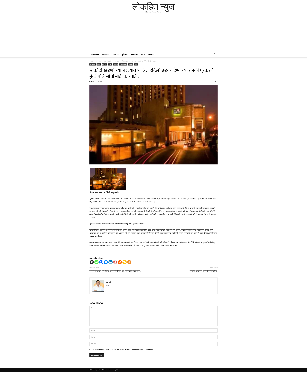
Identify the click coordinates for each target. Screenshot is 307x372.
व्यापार (143, 54)
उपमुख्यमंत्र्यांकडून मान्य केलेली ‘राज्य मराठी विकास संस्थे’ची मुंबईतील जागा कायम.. (115, 271)
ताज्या (110, 64)
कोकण (98, 64)
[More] (129, 262)
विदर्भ (136, 64)
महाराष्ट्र (105, 54)
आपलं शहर (98, 61)
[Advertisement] (153, 33)
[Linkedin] (110, 262)
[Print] (120, 262)
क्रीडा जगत (134, 54)
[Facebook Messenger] (106, 262)
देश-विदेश (115, 54)
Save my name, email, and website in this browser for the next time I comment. (123, 350)
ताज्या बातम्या (95, 54)
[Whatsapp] (96, 262)
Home (91, 61)
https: (108, 285)
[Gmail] (115, 262)
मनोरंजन (151, 54)
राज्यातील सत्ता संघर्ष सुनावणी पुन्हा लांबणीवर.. (204, 271)
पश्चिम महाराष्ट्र (123, 64)
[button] (215, 55)
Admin (91, 81)
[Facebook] (101, 262)
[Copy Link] (124, 262)
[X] (92, 262)
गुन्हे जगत (124, 54)
